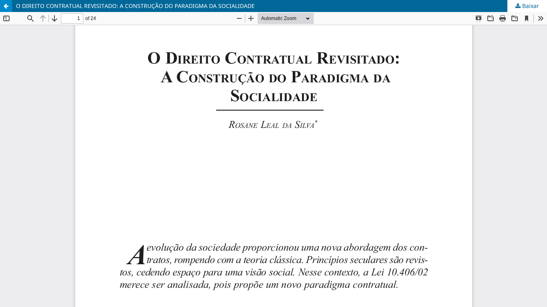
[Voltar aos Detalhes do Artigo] (6, 6)
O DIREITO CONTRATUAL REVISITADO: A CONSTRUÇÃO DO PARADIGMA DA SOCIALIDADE (135, 6)
